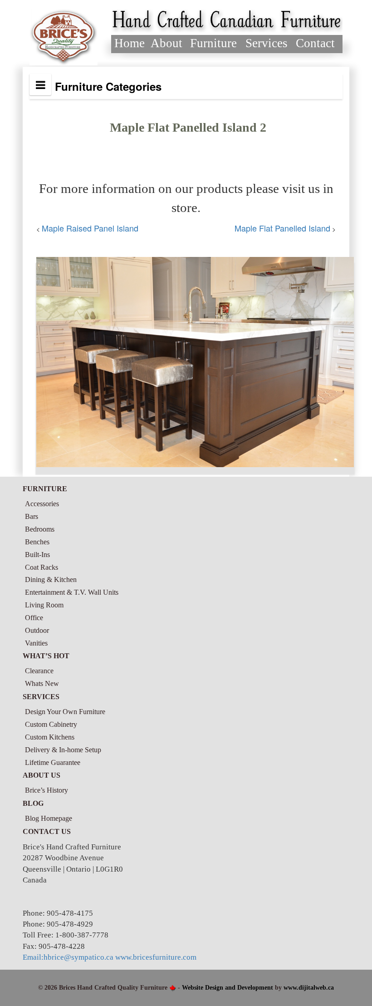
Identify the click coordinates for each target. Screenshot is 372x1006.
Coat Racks (41, 567)
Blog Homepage (48, 818)
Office (34, 617)
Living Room (44, 605)
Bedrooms (39, 529)
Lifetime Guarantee (52, 762)
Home (129, 43)
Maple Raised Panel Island (90, 228)
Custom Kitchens (49, 737)
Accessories (42, 504)
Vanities (36, 643)
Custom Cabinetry (51, 724)
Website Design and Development (227, 987)
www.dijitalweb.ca (309, 987)
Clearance (39, 671)
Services (266, 43)
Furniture (213, 43)
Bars (31, 516)
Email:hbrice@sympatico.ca (68, 957)
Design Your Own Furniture (65, 711)
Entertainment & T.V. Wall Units (71, 592)
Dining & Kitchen (51, 579)
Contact (315, 43)
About (166, 43)
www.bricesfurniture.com (155, 957)
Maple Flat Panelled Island (282, 228)
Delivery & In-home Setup (63, 750)
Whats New (42, 683)
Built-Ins (37, 554)
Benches (37, 542)
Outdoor (37, 630)
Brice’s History (46, 790)
